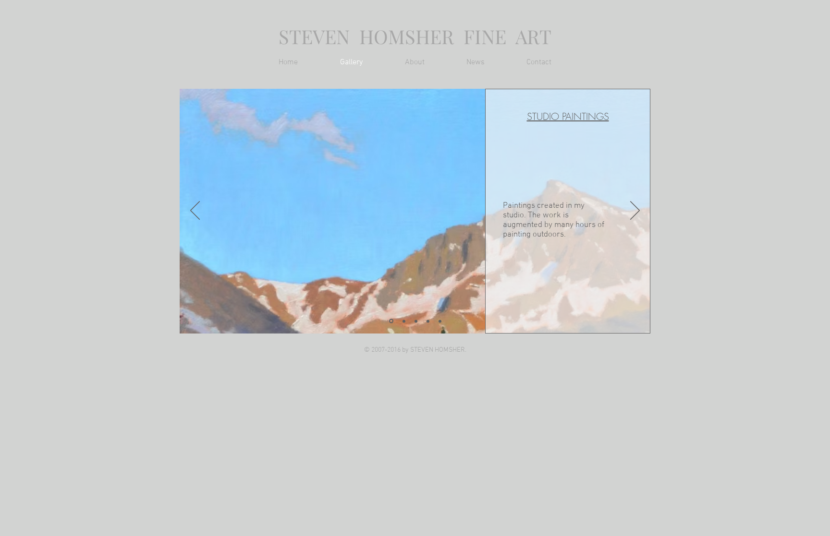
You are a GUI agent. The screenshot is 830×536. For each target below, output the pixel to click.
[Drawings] (428, 321)
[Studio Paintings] (391, 321)
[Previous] (195, 211)
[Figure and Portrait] (404, 321)
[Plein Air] (416, 321)
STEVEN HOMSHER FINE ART (415, 36)
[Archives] (440, 321)
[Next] (635, 211)
